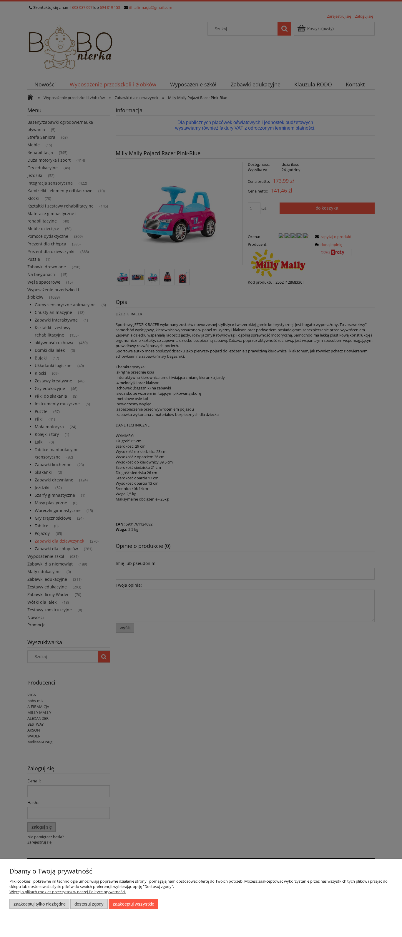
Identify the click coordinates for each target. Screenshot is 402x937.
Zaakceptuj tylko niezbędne (40, 903)
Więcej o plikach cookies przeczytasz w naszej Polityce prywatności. (67, 891)
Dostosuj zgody (89, 903)
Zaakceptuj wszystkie (133, 903)
